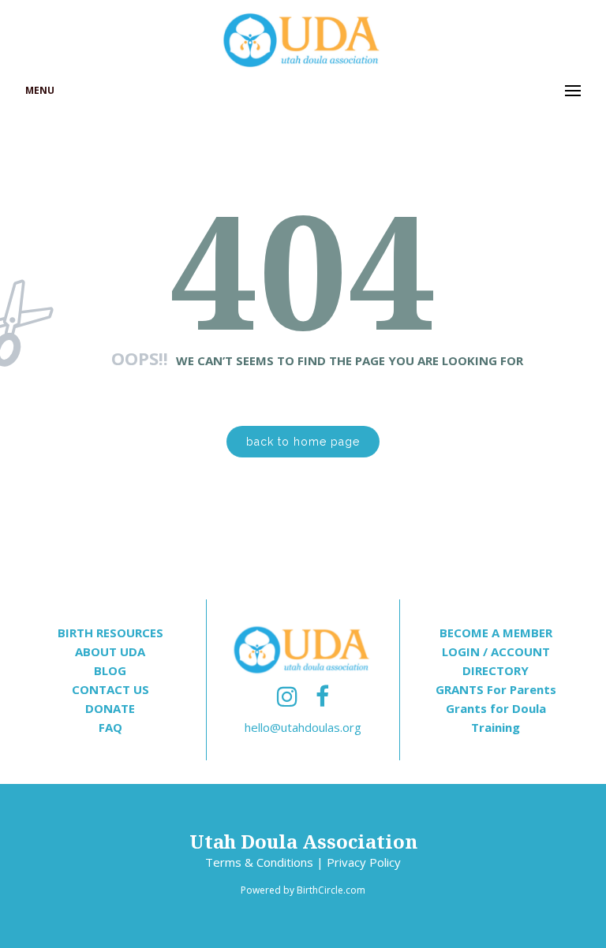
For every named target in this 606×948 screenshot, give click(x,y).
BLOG (110, 670)
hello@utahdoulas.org (303, 727)
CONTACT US (110, 689)
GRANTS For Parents (496, 689)
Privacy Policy (364, 862)
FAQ (110, 727)
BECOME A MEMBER (496, 632)
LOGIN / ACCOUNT (496, 651)
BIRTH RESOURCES (110, 632)
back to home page (303, 441)
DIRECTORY (495, 670)
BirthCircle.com (331, 890)
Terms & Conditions (259, 862)
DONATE (110, 708)
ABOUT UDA (110, 651)
